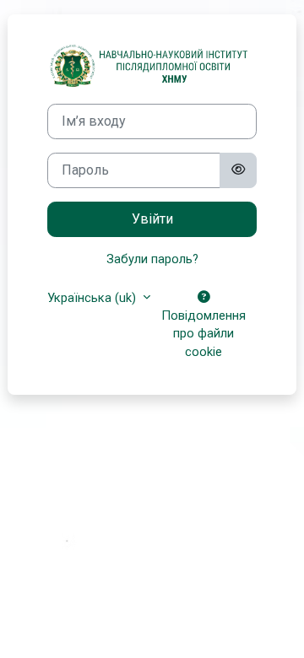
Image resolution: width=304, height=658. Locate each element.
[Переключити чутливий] (238, 170)
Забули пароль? (152, 259)
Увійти (152, 219)
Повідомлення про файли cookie (203, 334)
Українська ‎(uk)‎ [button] (93, 297)
